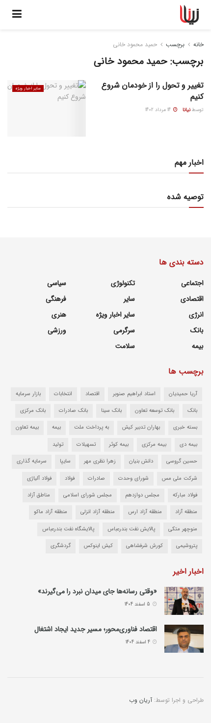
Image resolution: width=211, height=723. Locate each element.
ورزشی (57, 330)
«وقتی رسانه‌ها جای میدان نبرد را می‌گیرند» (97, 591)
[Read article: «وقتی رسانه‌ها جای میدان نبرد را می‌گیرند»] (184, 601)
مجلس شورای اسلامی (87, 495)
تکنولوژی (123, 283)
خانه (198, 44)
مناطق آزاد (38, 495)
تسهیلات (86, 444)
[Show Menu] (17, 14)
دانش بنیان (141, 461)
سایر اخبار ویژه (28, 88)
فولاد (70, 478)
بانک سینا (111, 410)
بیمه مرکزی (154, 444)
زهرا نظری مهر (100, 461)
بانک (197, 330)
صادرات (96, 478)
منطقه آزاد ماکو (50, 512)
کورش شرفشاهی (144, 546)
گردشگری (61, 546)
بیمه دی (188, 444)
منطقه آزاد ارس (145, 512)
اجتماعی (192, 283)
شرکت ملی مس (179, 478)
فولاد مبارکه (185, 495)
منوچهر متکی (182, 529)
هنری (59, 314)
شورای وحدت (133, 478)
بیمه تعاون (27, 427)
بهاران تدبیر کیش (141, 427)
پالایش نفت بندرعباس (131, 529)
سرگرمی (124, 330)
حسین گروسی (181, 461)
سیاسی (56, 283)
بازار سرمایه (28, 394)
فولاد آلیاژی (39, 478)
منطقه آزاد (186, 512)
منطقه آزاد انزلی (97, 512)
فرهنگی (56, 298)
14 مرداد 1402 (158, 110)
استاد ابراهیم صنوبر (134, 394)
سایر (129, 298)
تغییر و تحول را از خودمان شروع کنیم (153, 90)
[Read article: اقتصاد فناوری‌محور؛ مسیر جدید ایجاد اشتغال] (184, 639)
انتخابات (63, 394)
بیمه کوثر (119, 444)
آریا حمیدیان (183, 394)
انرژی (196, 314)
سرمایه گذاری (32, 461)
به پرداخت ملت (91, 427)
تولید (58, 444)
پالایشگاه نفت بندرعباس (68, 529)
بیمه (198, 346)
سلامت (125, 346)
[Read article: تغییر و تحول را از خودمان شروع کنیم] (46, 108)
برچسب (175, 44)
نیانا (186, 110)
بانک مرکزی (33, 410)
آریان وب (140, 700)
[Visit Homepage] (189, 15)
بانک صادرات (73, 410)
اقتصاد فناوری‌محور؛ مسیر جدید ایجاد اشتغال (95, 629)
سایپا (65, 461)
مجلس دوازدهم (142, 495)
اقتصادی (192, 298)
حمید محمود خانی (135, 44)
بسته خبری (185, 427)
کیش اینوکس (98, 546)
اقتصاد (92, 394)
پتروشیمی (186, 546)
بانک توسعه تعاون (154, 410)
